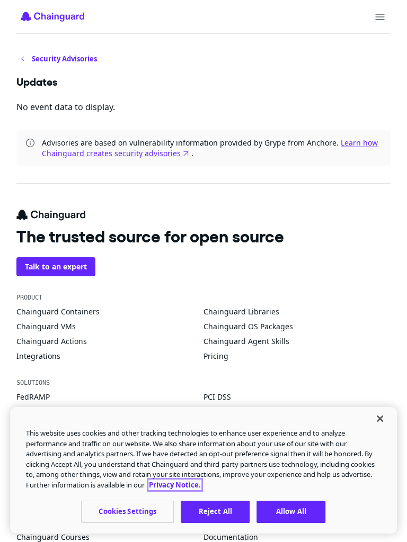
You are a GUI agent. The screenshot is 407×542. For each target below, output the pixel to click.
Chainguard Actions (51, 341)
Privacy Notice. (175, 485)
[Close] (380, 418)
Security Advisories (64, 59)
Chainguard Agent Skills (246, 341)
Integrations (38, 356)
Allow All (291, 511)
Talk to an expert (56, 266)
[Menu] (380, 17)
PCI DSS (217, 397)
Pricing (216, 356)
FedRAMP (33, 397)
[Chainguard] (52, 16)
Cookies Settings (127, 511)
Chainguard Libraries (241, 311)
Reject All (215, 511)
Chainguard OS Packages (248, 326)
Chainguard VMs (46, 326)
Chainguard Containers (58, 311)
